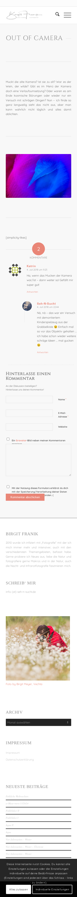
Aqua (8, 832)
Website (62, 426)
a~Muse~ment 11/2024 (17, 803)
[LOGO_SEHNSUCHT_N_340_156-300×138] (32, 15)
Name (62, 399)
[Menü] (65, 15)
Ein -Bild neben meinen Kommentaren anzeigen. (38, 442)
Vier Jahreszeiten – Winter (18, 839)
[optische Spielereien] (38, 176)
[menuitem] (55, 15)
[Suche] (55, 15)
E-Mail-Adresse (63, 414)
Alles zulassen (18, 889)
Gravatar (21, 440)
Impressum (13, 752)
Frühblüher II (12, 810)
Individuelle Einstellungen (52, 889)
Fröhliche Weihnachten (17, 796)
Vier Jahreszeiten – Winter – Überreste (24, 846)
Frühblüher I (12, 817)
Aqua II (9, 825)
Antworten (32, 291)
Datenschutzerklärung (20, 759)
